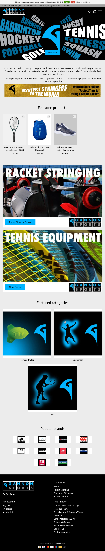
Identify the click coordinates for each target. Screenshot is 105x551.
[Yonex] (62, 463)
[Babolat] (42, 440)
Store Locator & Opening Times (68, 512)
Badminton (78, 360)
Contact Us (59, 529)
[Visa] (52, 547)
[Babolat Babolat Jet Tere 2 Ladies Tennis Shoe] (65, 129)
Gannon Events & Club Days (66, 505)
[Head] (21, 451)
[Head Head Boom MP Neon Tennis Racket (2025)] (14, 129)
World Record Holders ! (65, 525)
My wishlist (8, 512)
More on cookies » (83, 2)
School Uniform (61, 496)
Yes (66, 2)
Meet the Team (61, 509)
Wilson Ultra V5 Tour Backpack (40, 148)
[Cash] (39, 547)
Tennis (52, 414)
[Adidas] (21, 440)
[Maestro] (56, 547)
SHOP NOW (52, 52)
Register (6, 505)
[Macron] (42, 451)
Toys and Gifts (27, 360)
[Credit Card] (43, 547)
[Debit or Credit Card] (64, 547)
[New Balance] (62, 451)
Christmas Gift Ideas (63, 493)
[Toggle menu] (99, 11)
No (73, 2)
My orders (7, 509)
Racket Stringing (61, 490)
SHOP (56, 486)
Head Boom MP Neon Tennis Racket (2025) (14, 148)
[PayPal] (60, 547)
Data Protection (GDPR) (65, 519)
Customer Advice (62, 532)
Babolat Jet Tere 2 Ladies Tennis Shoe (65, 148)
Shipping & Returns (62, 522)
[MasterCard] (48, 547)
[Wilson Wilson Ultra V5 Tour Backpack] (39, 129)
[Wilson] (42, 463)
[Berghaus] (62, 440)
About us (58, 515)
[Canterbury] (83, 440)
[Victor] (83, 451)
